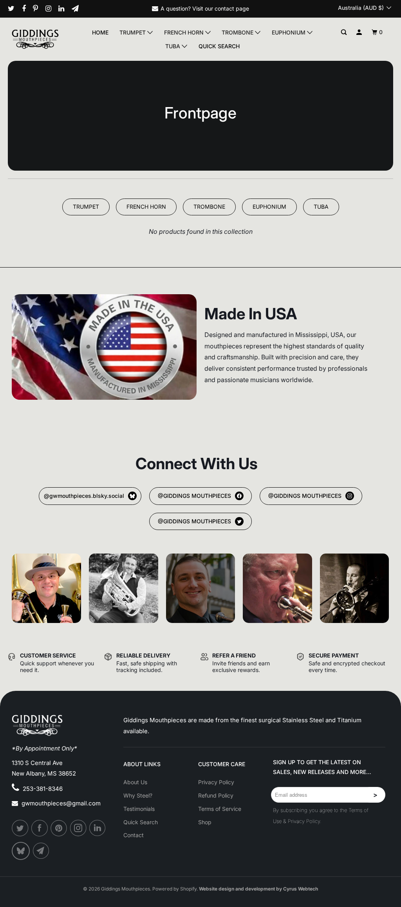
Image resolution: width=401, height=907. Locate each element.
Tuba (173, 46)
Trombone (238, 32)
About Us (135, 782)
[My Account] (359, 32)
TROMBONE (209, 206)
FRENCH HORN (146, 206)
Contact (133, 835)
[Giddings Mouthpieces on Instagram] (51, 8)
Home (100, 32)
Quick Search (219, 46)
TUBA (321, 206)
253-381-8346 (43, 788)
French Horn (184, 32)
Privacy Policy (216, 782)
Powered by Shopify (174, 889)
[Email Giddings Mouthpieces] (78, 8)
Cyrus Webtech (300, 889)
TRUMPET (86, 206)
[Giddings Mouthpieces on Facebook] (27, 8)
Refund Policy (215, 795)
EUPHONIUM (269, 206)
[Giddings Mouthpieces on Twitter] (14, 8)
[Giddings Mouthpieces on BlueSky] (21, 851)
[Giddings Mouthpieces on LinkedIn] (64, 8)
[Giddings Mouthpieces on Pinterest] (38, 8)
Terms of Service (219, 808)
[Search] (344, 32)
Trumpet (133, 32)
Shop (204, 822)
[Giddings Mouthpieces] (40, 39)
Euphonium (289, 32)
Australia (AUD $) (361, 7)
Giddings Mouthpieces (125, 889)
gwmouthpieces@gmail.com (61, 803)
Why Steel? (137, 795)
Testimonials (139, 808)
